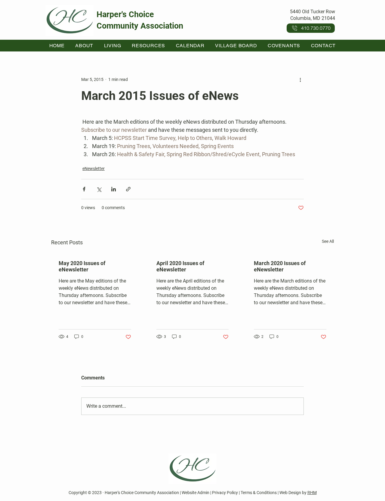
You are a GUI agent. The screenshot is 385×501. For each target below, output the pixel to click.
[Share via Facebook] (84, 189)
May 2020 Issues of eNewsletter (82, 266)
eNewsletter (93, 168)
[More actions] (300, 79)
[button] (84, 45)
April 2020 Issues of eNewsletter (180, 266)
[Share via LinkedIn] (113, 189)
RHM (312, 492)
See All (328, 241)
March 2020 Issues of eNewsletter (280, 266)
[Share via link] (128, 189)
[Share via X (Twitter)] (99, 189)
